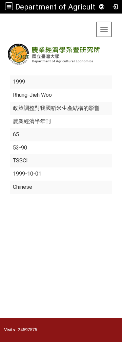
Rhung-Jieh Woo (32, 95)
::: (2, 21)
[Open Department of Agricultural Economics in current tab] (54, 54)
